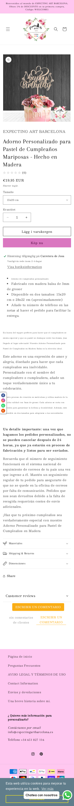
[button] (8, 29)
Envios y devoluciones (24, 692)
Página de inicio (20, 656)
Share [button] (11, 575)
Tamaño (8, 192)
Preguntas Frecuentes (24, 665)
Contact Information (23, 683)
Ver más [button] (47, 788)
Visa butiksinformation (24, 266)
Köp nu (37, 242)
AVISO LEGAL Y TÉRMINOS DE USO (37, 674)
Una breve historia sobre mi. (29, 701)
